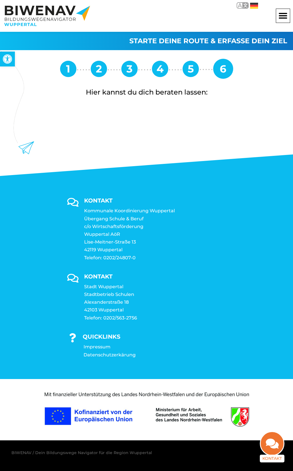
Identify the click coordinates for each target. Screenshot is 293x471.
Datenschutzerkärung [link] (110, 355)
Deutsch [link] (250, 5)
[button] (283, 16)
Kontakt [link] (272, 458)
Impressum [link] (97, 347)
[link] (7, 59)
